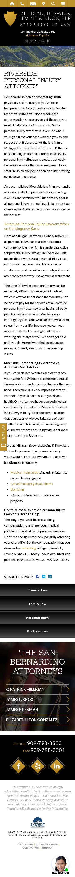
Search (53, 3)
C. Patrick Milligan (25, 689)
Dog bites (17, 489)
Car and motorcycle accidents (31, 484)
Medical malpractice (25, 472)
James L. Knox (19, 699)
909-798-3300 (37, 41)
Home (12, 3)
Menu (63, 3)
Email (33, 3)
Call (22, 3)
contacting (28, 548)
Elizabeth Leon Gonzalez (32, 719)
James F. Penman (22, 709)
